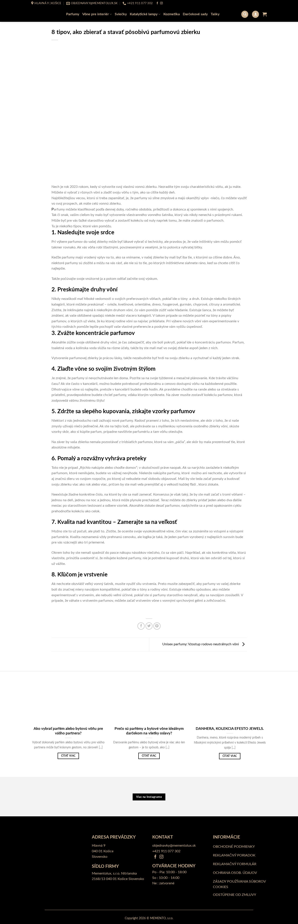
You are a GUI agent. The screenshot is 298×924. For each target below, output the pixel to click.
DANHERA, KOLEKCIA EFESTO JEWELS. (230, 728)
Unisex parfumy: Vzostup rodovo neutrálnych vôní (201, 644)
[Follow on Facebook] (157, 3)
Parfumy (72, 14)
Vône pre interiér (95, 14)
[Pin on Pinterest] (157, 626)
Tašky (215, 14)
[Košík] (264, 14)
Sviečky (121, 14)
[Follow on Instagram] (161, 3)
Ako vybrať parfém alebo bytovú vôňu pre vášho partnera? (68, 731)
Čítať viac (68, 756)
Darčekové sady (195, 14)
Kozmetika (171, 14)
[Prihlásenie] (255, 14)
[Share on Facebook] (141, 626)
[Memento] (44, 14)
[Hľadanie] (244, 14)
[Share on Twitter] (149, 626)
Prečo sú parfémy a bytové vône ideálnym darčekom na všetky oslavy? (149, 731)
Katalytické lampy (144, 14)
